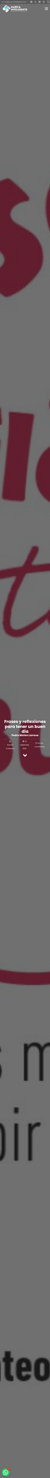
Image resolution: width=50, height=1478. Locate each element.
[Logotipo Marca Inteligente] (15, 9)
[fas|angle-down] (25, 755)
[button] (46, 8)
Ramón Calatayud (10, 747)
